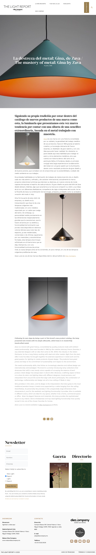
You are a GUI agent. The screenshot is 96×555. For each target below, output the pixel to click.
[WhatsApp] (51, 419)
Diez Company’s (45, 405)
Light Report (9, 480)
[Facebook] (44, 419)
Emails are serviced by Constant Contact (17, 498)
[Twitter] (48, 419)
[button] (86, 7)
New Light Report (10, 475)
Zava (45, 139)
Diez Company (70, 256)
